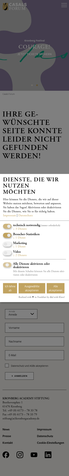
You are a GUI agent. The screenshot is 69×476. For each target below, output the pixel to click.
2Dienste (20, 255)
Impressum (9, 215)
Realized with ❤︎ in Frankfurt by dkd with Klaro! (42, 297)
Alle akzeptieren (55, 288)
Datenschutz (25, 215)
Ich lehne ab (10, 288)
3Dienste (20, 228)
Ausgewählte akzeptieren (31, 288)
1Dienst (19, 237)
